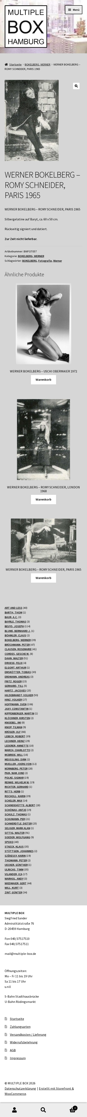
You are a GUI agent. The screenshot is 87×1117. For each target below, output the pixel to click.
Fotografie (45, 261)
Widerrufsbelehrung (24, 1042)
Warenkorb (43, 379)
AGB (13, 1050)
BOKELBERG (29, 261)
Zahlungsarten (20, 1027)
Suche (43, 1110)
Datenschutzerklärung (20, 1088)
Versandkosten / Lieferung (28, 1034)
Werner (57, 261)
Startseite (15, 64)
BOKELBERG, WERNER (37, 64)
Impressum (18, 1058)
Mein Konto (14, 1110)
